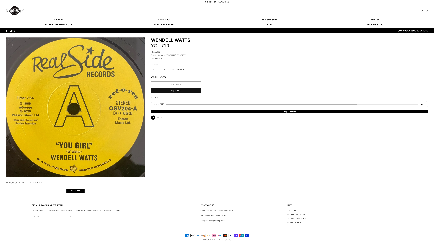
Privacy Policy (294, 222)
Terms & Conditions (296, 218)
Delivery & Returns (296, 214)
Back (12, 31)
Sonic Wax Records (213, 240)
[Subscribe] (70, 216)
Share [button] (156, 97)
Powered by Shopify (225, 240)
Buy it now (175, 91)
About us (291, 210)
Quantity (154, 65)
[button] (417, 10)
